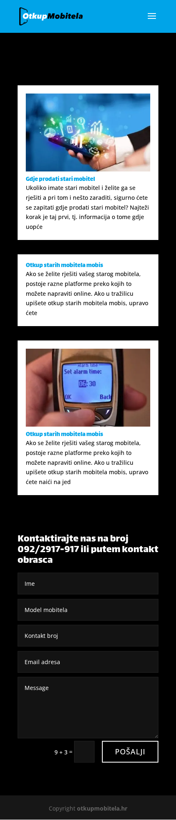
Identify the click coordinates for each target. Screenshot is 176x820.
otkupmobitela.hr (102, 808)
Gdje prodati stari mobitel (60, 179)
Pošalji (130, 751)
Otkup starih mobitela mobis (64, 265)
